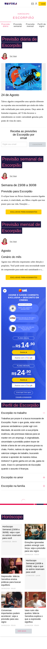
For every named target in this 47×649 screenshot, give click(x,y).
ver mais (22, 631)
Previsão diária (5, 25)
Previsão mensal (30, 25)
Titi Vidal (13, 56)
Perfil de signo (42, 25)
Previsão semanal (17, 25)
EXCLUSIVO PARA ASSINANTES (23, 212)
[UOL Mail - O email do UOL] (32, 3)
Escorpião (23, 17)
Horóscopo (23, 14)
